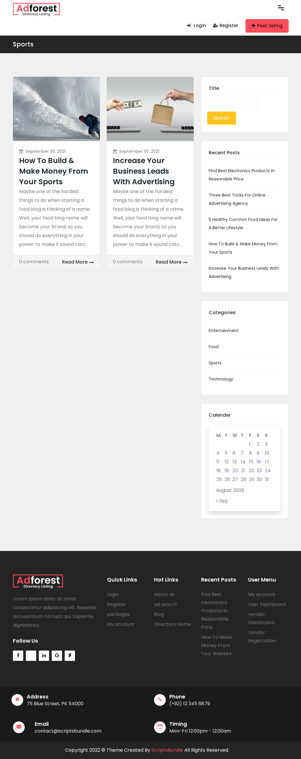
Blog (159, 614)
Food (214, 347)
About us (164, 594)
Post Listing (269, 25)
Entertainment (224, 331)
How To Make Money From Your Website (216, 645)
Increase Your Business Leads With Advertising (144, 171)
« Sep (222, 500)
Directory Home (172, 624)
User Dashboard (267, 604)
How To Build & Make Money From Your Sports (53, 171)
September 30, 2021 (46, 151)
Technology (221, 379)
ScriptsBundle (167, 750)
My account (120, 624)
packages (118, 614)
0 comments (34, 261)
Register (229, 25)
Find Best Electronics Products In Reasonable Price (214, 611)
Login (199, 25)
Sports (23, 44)
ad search (165, 604)
